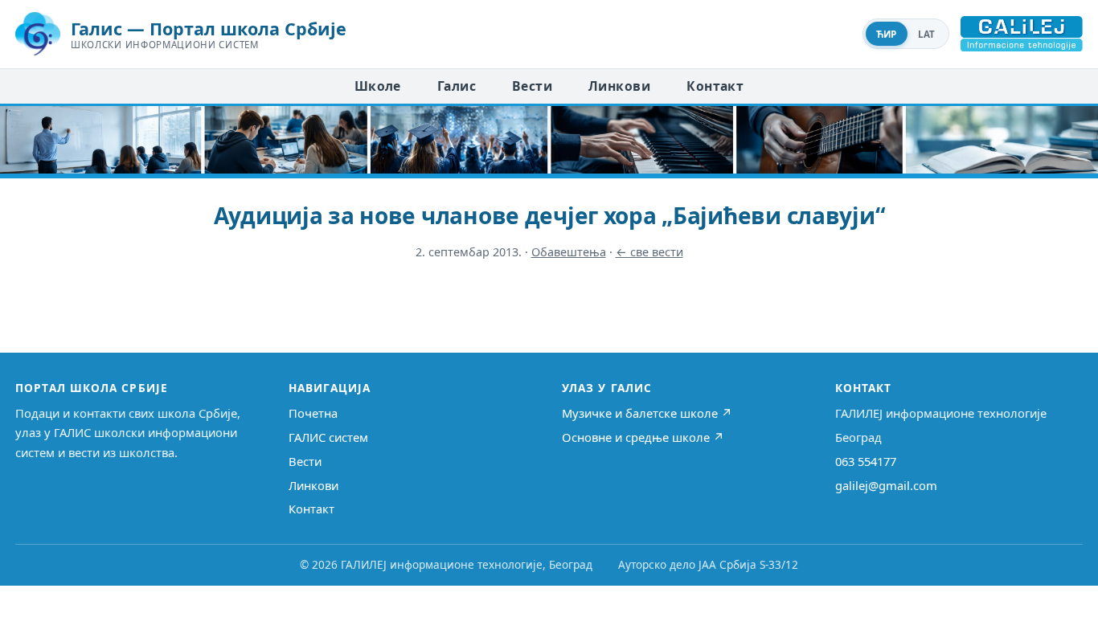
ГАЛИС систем (328, 437)
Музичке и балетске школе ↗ (647, 413)
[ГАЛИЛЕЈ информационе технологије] (1022, 33)
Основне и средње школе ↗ (643, 437)
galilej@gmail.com (886, 485)
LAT (927, 34)
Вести (532, 86)
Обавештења (568, 251)
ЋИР (886, 34)
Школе (377, 86)
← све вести (649, 251)
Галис (456, 86)
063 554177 (865, 461)
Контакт (715, 86)
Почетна (313, 413)
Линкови (619, 86)
